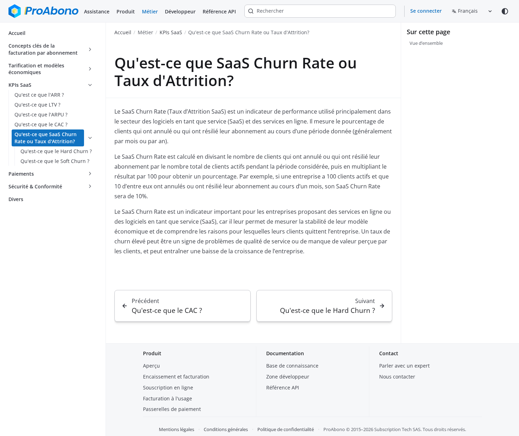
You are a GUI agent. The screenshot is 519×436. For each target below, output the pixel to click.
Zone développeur (287, 376)
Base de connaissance (292, 365)
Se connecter (426, 10)
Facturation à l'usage (167, 398)
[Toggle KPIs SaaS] (90, 85)
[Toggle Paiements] (90, 173)
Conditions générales (226, 429)
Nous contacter (397, 376)
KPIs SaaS (171, 32)
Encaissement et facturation (176, 376)
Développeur (180, 11)
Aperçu (151, 365)
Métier (150, 11)
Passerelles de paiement (172, 409)
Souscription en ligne (168, 387)
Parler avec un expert (404, 365)
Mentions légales (176, 429)
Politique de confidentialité (285, 429)
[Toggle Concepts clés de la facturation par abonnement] (90, 49)
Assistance (96, 11)
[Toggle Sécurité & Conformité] (90, 186)
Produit (126, 11)
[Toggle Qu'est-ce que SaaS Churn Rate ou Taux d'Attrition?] (90, 138)
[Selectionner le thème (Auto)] (505, 11)
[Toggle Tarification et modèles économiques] (90, 69)
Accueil (122, 32)
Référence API (219, 11)
